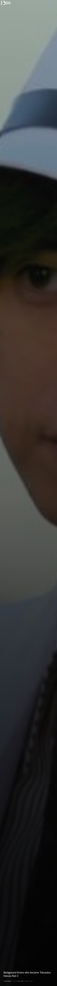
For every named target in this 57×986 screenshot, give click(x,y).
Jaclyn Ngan (8, 981)
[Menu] (3, 3)
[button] (7, 3)
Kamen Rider (20, 981)
